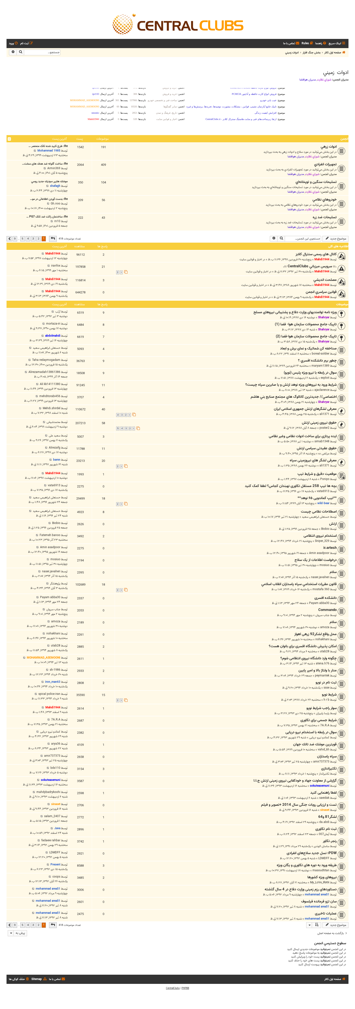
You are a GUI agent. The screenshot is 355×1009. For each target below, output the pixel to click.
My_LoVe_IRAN (319, 882)
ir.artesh (330, 548)
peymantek (322, 675)
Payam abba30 (319, 603)
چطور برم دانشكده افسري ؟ (317, 360)
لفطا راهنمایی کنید (323, 793)
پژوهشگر (55, 583)
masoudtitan (320, 870)
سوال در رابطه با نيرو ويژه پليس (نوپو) (310, 373)
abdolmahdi (52, 336)
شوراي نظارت (324, 80)
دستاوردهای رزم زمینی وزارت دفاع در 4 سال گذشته (301, 889)
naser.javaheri (320, 577)
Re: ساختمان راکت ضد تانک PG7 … (47, 216)
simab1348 (321, 441)
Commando (327, 610)
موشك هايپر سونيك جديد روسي (49, 181)
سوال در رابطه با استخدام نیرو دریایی (311, 732)
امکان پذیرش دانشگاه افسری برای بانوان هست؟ (303, 646)
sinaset (324, 810)
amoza (324, 627)
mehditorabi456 (49, 396)
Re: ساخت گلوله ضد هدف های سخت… (45, 163)
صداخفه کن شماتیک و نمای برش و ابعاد (308, 348)
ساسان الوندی (321, 846)
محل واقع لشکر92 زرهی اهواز (315, 634)
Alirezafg (54, 447)
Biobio (325, 529)
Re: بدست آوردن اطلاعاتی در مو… (49, 199)
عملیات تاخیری (326, 913)
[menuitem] (321, 43)
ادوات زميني (335, 72)
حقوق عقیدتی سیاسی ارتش (317, 448)
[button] (53, 239)
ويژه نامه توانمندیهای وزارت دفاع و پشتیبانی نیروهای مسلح (295, 312)
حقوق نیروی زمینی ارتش (319, 423)
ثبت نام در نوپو (326, 682)
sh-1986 (55, 670)
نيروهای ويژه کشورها (322, 877)
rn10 (57, 221)
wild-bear (323, 503)
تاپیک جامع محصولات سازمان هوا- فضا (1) (306, 324)
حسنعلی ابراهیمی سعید (46, 348)
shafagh (55, 186)
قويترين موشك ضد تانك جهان (315, 744)
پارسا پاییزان (322, 713)
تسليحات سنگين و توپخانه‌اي (316, 182)
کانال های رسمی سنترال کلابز (316, 254)
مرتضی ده (323, 453)
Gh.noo (55, 203)
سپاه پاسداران (327, 756)
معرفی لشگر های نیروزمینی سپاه (313, 460)
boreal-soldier (320, 353)
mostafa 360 (320, 589)
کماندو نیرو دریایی (319, 737)
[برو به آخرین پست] (43, 253)
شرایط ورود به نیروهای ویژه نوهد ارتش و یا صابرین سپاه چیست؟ (291, 385)
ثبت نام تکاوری (326, 829)
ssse (326, 687)
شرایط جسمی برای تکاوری (318, 720)
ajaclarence (321, 390)
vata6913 (323, 491)
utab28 (324, 651)
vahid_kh (323, 749)
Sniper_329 (322, 541)
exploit (325, 378)
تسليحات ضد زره (325, 217)
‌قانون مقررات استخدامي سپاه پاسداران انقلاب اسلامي (299, 584)
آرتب (57, 311)
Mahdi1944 (321, 259)
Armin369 (53, 168)
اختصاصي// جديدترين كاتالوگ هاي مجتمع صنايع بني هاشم (294, 397)
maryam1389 (320, 365)
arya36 (55, 743)
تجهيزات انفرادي (325, 164)
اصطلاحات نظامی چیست (319, 512)
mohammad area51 (317, 894)
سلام (333, 572)
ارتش (333, 524)
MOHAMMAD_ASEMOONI (43, 657)
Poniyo (324, 479)
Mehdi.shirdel (51, 408)
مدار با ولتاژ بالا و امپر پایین (317, 670)
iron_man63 (52, 682)
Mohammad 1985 (48, 150)
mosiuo (324, 565)
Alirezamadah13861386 (44, 372)
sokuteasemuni (319, 786)
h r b (326, 699)
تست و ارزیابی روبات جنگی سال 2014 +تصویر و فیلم (299, 805)
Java (57, 828)
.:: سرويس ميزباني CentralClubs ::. (310, 266)
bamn (56, 459)
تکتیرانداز (324, 773)
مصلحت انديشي (325, 280)
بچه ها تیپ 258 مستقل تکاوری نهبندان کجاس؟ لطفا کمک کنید (291, 486)
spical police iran (49, 694)
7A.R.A (324, 725)
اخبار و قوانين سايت (251, 259)
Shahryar (323, 317)
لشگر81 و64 (327, 817)
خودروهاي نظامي (324, 200)
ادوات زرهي (329, 147)
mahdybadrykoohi (48, 792)
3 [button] (33, 238)
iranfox (55, 265)
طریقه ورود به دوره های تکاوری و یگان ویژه (307, 865)
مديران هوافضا (307, 80)
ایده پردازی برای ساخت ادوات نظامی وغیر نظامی (303, 436)
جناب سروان (322, 615)
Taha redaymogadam (46, 360)
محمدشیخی (53, 422)
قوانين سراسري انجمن (321, 292)
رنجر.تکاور (330, 841)
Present (55, 864)
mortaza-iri (53, 323)
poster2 (324, 428)
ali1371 (324, 414)
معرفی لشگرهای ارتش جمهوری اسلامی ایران (305, 409)
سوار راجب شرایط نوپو (321, 708)
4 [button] (28, 238)
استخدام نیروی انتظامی (320, 536)
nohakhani (322, 639)
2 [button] (38, 238)
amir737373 (321, 761)
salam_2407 (52, 816)
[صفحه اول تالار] (177, 24)
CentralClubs (173, 988)
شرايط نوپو (329, 694)
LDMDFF (323, 858)
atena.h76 (322, 663)
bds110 (55, 768)
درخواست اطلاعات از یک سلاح (316, 560)
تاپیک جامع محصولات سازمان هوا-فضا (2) (306, 336)
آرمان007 (324, 834)
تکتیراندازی (329, 768)
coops (56, 876)
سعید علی (54, 435)
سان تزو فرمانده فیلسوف (319, 901)
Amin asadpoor (319, 553)
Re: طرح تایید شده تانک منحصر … (48, 146)
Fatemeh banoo (50, 535)
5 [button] (22, 238)
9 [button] (15, 238)
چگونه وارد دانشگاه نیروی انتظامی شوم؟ (308, 658)
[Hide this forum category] (9, 139)
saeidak (324, 798)
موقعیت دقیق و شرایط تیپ (317, 474)
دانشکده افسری (325, 598)
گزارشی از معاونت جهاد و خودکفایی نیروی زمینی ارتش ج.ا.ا (295, 781)
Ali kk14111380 (50, 384)
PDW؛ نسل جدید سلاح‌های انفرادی (312, 853)
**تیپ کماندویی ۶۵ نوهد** (317, 498)
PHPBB (185, 988)
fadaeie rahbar (50, 840)
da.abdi (324, 822)
